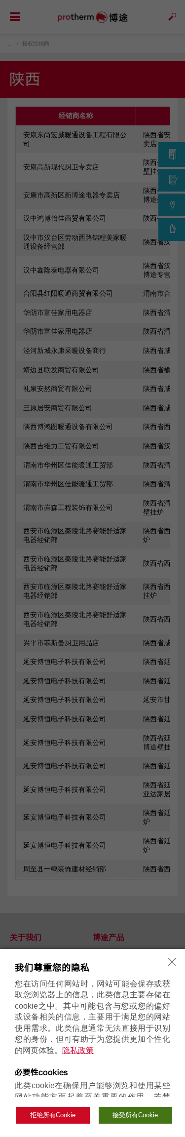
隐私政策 (78, 1050)
